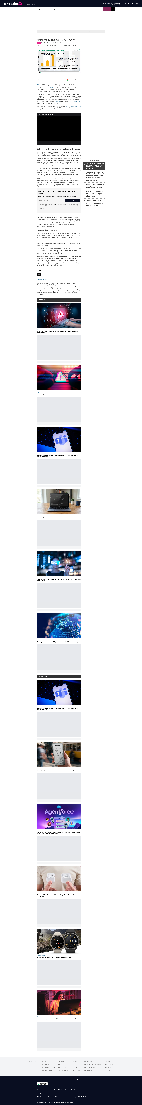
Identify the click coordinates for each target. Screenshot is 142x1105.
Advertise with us (75, 1093)
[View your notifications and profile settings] (132, 3)
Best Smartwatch (76, 1070)
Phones (30, 9)
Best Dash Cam (109, 1064)
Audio (64, 9)
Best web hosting (72, 31)
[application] (59, 128)
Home (81, 9)
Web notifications (92, 1093)
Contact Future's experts (60, 1090)
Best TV (74, 1064)
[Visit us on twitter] (115, 4)
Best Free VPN (45, 1064)
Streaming (52, 9)
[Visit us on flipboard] (119, 4)
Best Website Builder (47, 1070)
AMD (38, 84)
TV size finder (49, 31)
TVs (46, 9)
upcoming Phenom (74, 101)
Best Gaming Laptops (63, 1064)
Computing (37, 9)
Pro (37, 36)
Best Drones (108, 1067)
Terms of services (57, 204)
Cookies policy (57, 1093)
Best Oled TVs (75, 1067)
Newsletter (78, 80)
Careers (56, 1096)
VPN (69, 9)
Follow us (71, 80)
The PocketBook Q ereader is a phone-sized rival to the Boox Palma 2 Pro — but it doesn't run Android (95, 166)
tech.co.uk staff (46, 42)
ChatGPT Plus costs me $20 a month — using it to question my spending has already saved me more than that (95, 194)
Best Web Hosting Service (48, 1067)
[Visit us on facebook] (112, 4)
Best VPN (96, 31)
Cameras (75, 9)
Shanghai (57, 101)
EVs (86, 9)
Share (40, 80)
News (38, 43)
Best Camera (108, 1061)
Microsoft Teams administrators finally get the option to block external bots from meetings (95, 186)
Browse (91, 9)
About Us (39, 1090)
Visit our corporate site (91, 1079)
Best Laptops (61, 1061)
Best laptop (60, 31)
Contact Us (73, 1090)
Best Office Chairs (88, 1070)
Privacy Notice (45, 205)
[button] (138, 3)
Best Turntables (88, 1061)
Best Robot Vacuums (110, 1070)
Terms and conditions (93, 1090)
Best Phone (75, 1061)
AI (42, 9)
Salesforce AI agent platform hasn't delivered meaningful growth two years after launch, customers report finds (94, 203)
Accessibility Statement (43, 1096)
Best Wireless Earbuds (89, 1067)
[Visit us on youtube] (117, 4)
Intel (76, 224)
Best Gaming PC (62, 1067)
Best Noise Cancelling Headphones (93, 1064)
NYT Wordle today (85, 31)
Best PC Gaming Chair (63, 1070)
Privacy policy (40, 1093)
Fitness (59, 9)
